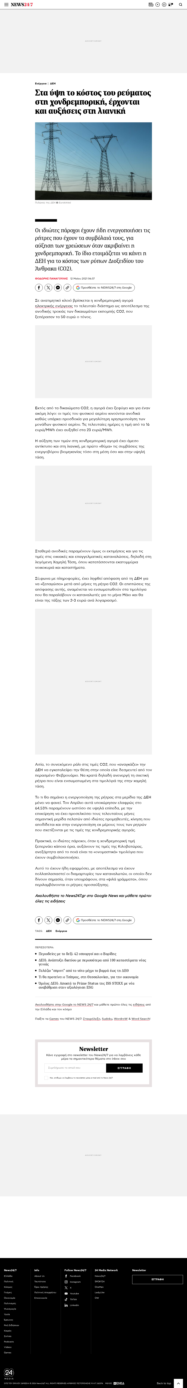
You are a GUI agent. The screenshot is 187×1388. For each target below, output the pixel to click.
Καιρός (8, 1331)
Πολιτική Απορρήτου (45, 1292)
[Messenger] (58, 287)
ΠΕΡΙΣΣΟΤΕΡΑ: (44, 947)
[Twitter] (48, 287)
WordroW (121, 1018)
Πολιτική (8, 1281)
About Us (39, 1276)
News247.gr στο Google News (92, 896)
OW (97, 1298)
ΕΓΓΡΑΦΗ (158, 1279)
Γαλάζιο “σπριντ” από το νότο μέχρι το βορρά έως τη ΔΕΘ (84, 970)
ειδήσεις (57, 901)
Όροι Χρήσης (41, 1287)
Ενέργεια (41, 83)
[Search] (180, 4)
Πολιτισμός (10, 1303)
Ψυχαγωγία (10, 1309)
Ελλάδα (8, 1276)
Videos (8, 1347)
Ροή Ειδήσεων (11, 1325)
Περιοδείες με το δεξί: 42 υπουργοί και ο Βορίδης (77, 953)
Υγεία (7, 1314)
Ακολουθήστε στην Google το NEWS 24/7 (64, 1004)
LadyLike (99, 1292)
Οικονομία (9, 1298)
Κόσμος (8, 1287)
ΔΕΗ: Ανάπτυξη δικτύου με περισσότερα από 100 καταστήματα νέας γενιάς (92, 962)
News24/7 (100, 1276)
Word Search (140, 1018)
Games (54, 1018)
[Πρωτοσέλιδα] (151, 4)
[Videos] (157, 4)
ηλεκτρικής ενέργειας (54, 306)
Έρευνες (8, 1320)
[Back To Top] (178, 1383)
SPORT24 (99, 1281)
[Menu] (6, 4)
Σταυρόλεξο (91, 1018)
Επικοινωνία (40, 1298)
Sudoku (107, 1018)
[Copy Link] (67, 287)
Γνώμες (8, 1292)
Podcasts (9, 1342)
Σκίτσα (7, 1336)
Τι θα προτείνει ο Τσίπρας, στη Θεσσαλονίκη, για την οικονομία (88, 977)
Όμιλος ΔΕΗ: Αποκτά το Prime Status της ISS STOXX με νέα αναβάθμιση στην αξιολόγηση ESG (86, 985)
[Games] (170, 4)
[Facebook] (39, 287)
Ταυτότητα (40, 1281)
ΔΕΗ (53, 83)
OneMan (99, 1287)
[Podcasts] (164, 4)
